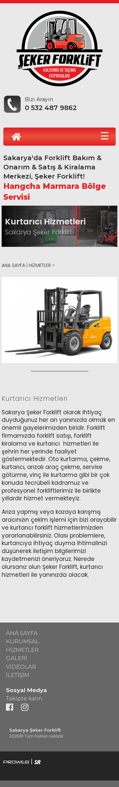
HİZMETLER (40, 265)
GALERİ (16, 658)
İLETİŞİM (17, 675)
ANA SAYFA (13, 265)
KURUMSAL (22, 641)
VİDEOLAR (21, 666)
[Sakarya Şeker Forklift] (59, 47)
